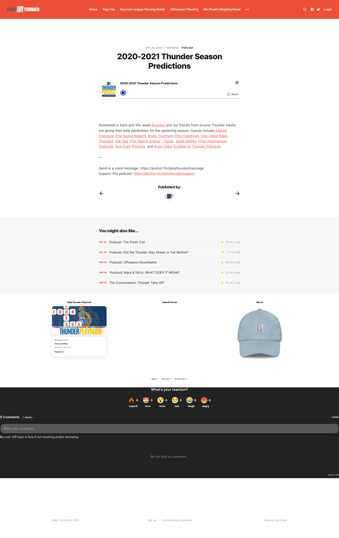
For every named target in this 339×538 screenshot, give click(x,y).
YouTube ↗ (167, 379)
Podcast (187, 47)
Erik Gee (121, 141)
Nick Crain (123, 146)
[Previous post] (101, 193)
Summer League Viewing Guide (142, 9)
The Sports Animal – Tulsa (151, 141)
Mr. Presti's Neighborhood (222, 9)
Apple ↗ (155, 379)
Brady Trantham (160, 136)
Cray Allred (209, 136)
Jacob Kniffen (186, 141)
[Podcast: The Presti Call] (169, 242)
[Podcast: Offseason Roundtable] (169, 262)
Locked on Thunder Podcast (197, 146)
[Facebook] (312, 9)
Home (93, 9)
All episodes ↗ (181, 379)
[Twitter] (318, 9)
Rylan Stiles (163, 146)
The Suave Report (130, 136)
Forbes (138, 146)
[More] (247, 9)
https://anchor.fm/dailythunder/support (164, 174)
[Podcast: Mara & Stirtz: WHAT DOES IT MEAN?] (169, 273)
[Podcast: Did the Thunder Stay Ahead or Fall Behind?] (169, 252)
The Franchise (186, 136)
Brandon (158, 125)
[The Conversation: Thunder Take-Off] (169, 283)
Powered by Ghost (275, 520)
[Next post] (237, 193)
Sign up (152, 520)
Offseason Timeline (184, 9)
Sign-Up (109, 9)
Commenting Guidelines (177, 520)
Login (328, 9)
